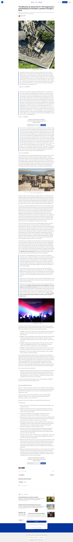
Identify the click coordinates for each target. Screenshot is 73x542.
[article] (36, 499)
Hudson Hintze (36, 323)
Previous (22, 474)
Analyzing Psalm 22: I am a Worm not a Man (28, 497)
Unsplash (41, 69)
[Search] (59, 2)
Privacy (37, 534)
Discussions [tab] (26, 494)
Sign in (70, 2)
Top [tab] (19, 494)
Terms (40, 534)
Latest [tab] (22, 494)
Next (51, 474)
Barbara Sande (23, 15)
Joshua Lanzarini (36, 69)
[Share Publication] (61, 2)
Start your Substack (33, 537)
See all (20, 520)
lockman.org (34, 398)
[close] (46, 509)
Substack (31, 539)
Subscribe (65, 2)
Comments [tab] (21, 482)
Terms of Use (41, 523)
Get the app (41, 537)
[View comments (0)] (23, 19)
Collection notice (44, 534)
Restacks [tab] (25, 482)
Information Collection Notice (36, 524)
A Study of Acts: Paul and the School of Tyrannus (29, 504)
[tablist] (22, 482)
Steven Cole (37, 251)
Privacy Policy (44, 524)
